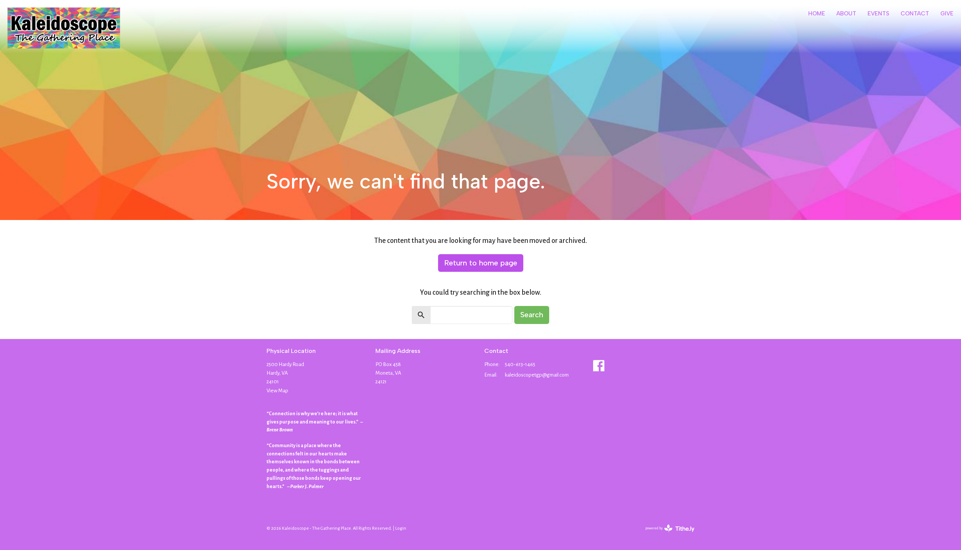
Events (878, 13)
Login (400, 528)
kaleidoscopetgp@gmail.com (537, 375)
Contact (915, 13)
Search (531, 314)
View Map (277, 390)
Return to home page (480, 262)
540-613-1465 (520, 364)
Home (816, 13)
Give (946, 13)
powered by (665, 535)
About (846, 13)
